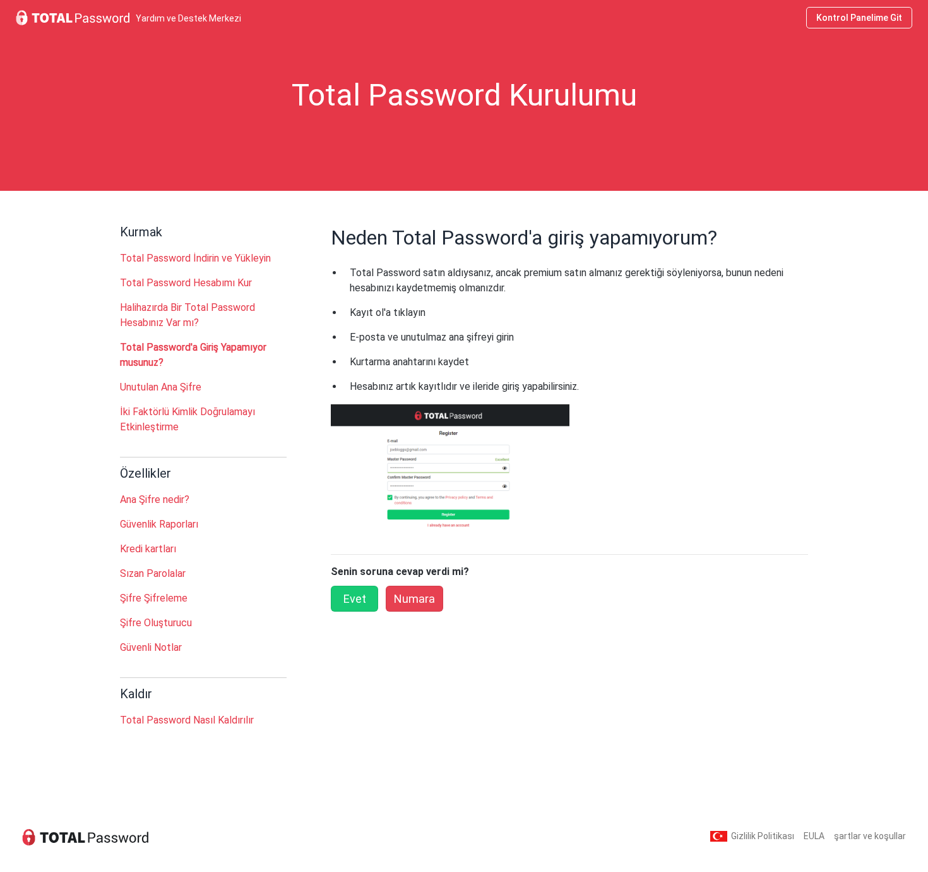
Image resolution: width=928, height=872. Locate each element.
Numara (414, 598)
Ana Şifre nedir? (154, 500)
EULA (814, 836)
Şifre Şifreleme (153, 598)
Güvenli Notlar (151, 647)
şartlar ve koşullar (870, 836)
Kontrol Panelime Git (859, 18)
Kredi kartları (148, 549)
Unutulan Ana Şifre (160, 387)
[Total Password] (85, 836)
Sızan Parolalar (153, 573)
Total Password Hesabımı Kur (186, 283)
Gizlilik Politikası (762, 836)
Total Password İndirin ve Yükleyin (195, 258)
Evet (354, 598)
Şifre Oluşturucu (156, 623)
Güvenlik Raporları (159, 524)
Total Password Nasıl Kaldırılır (187, 720)
